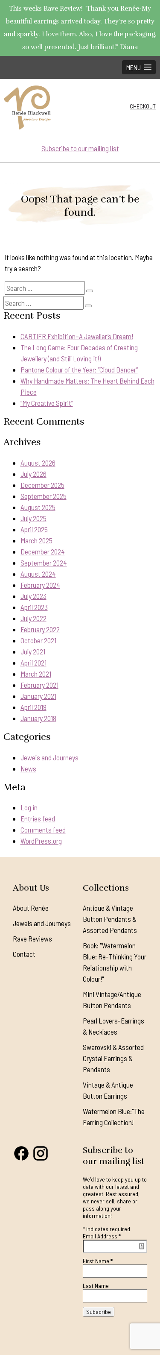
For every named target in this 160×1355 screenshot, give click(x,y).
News (28, 768)
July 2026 (33, 473)
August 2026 (37, 462)
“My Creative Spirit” (46, 403)
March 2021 (35, 673)
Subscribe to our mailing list (80, 148)
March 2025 (36, 540)
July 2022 (33, 618)
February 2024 (40, 585)
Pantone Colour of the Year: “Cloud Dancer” (79, 369)
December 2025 (42, 485)
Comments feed (43, 829)
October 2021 (38, 640)
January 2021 (38, 696)
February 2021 (39, 684)
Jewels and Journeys (49, 757)
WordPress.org (41, 840)
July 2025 (33, 518)
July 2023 (33, 596)
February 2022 (40, 629)
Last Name (96, 1285)
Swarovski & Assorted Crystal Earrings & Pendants (113, 1058)
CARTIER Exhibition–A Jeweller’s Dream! (76, 336)
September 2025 (43, 496)
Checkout (143, 106)
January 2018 (38, 718)
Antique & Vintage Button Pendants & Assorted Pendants (110, 918)
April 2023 (34, 607)
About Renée (31, 907)
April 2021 (33, 662)
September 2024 (43, 562)
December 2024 (42, 551)
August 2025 (37, 507)
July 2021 (32, 651)
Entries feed (37, 818)
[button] (139, 67)
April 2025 (34, 529)
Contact (24, 954)
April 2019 (33, 707)
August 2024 (38, 573)
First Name (98, 1260)
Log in (29, 807)
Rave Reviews (32, 938)
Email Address (102, 1236)
